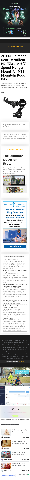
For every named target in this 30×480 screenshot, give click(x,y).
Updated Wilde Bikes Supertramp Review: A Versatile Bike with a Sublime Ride (15, 285)
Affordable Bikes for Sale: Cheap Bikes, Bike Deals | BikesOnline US (15, 271)
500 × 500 (21, 83)
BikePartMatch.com (15, 46)
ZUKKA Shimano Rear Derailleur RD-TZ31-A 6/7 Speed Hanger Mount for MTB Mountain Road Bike (14, 87)
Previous (4, 91)
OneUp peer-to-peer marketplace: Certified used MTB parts (12, 306)
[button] (15, 52)
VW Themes (21, 361)
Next (3, 92)
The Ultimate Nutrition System (13, 159)
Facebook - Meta (8, 318)
